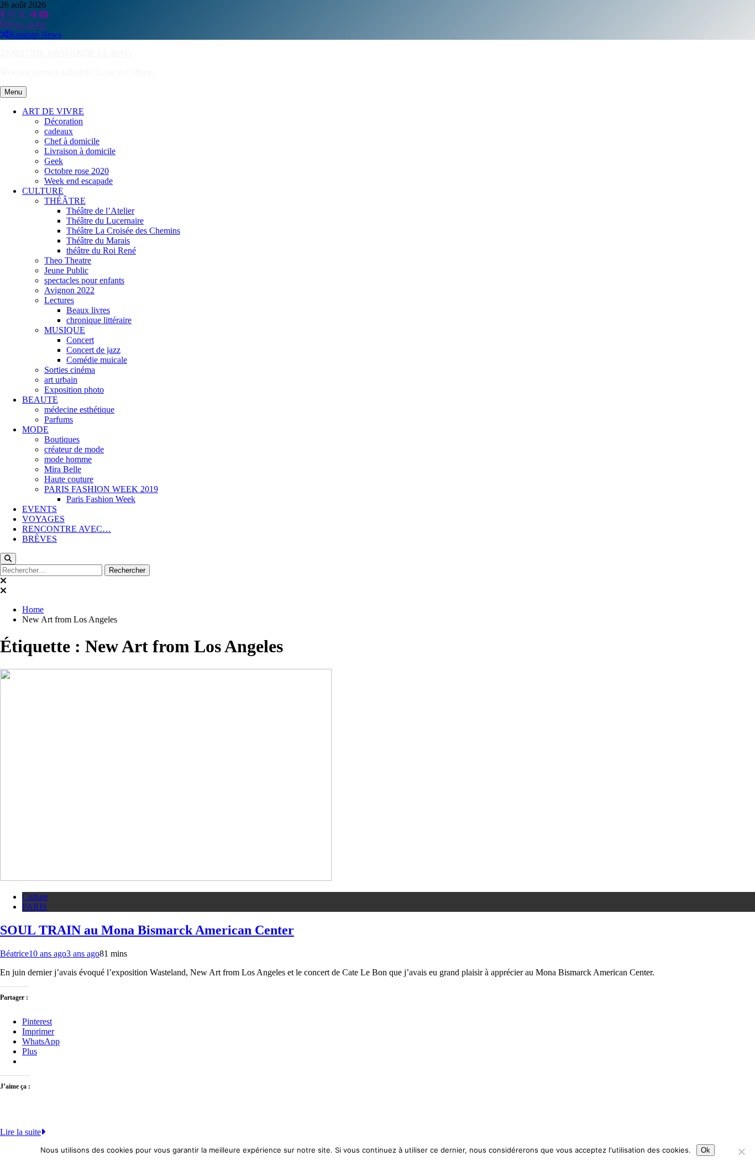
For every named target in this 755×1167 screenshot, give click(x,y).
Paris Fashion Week (100, 499)
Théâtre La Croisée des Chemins (123, 230)
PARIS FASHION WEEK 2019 (101, 489)
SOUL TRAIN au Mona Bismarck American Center (147, 930)
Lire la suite (20, 1132)
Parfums (58, 419)
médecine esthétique (79, 409)
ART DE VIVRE (53, 111)
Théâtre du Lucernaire (105, 220)
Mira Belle (62, 469)
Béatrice (14, 953)
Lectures (59, 300)
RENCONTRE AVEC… (66, 529)
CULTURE (43, 191)
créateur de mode (74, 449)
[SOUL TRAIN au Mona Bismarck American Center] (166, 878)
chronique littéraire (99, 320)
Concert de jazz (93, 350)
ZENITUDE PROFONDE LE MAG (66, 53)
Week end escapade (78, 181)
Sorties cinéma (69, 369)
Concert (80, 340)
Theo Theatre (67, 260)
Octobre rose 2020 (76, 171)
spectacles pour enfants (84, 280)
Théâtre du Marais (98, 240)
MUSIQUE (64, 330)
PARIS (34, 906)
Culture (35, 896)
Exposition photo (74, 389)
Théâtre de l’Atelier (100, 210)
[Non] (741, 1151)
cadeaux (58, 131)
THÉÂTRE (65, 200)
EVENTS (39, 509)
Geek (53, 161)
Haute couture (68, 479)
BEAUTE (40, 399)
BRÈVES (39, 538)
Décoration (63, 121)
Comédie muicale (96, 360)
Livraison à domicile (80, 151)
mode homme (68, 459)
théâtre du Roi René (101, 250)
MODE (35, 429)
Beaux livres (88, 310)
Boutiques (62, 439)
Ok (705, 1150)
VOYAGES (43, 519)
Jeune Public (66, 270)
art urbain (60, 379)
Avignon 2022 (69, 290)
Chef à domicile (71, 141)
